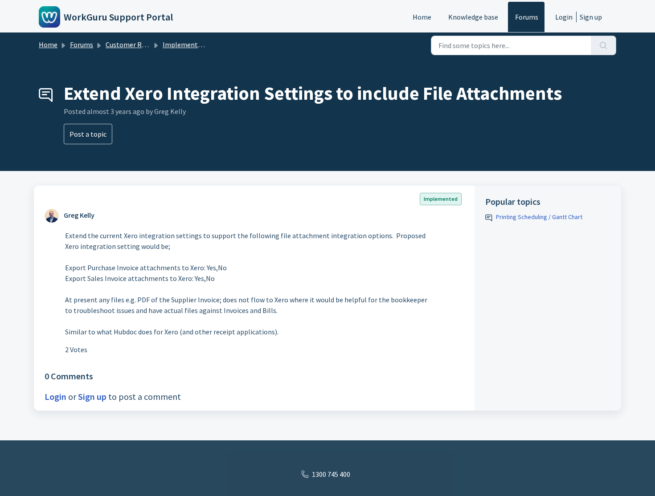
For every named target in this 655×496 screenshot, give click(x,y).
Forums (526, 16)
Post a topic (88, 134)
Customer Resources (137, 44)
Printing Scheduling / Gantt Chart (539, 217)
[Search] (603, 45)
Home (422, 16)
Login (564, 16)
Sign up (591, 16)
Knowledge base (473, 16)
